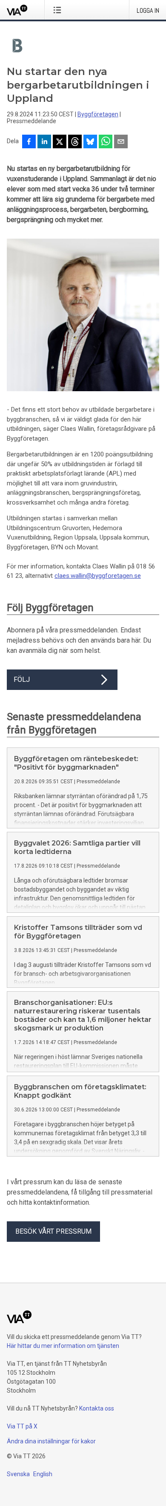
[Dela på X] (59, 142)
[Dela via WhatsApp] (105, 142)
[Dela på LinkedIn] (44, 142)
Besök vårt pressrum (53, 1231)
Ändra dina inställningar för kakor (51, 1441)
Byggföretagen (97, 114)
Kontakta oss (96, 1408)
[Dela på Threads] (75, 142)
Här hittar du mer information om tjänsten (63, 1345)
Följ (22, 679)
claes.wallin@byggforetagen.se (97, 576)
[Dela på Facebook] (29, 142)
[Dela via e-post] (121, 142)
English (42, 1474)
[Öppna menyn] (59, 10)
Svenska (18, 1474)
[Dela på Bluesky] (90, 142)
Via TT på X (22, 1426)
